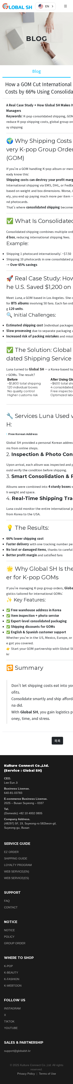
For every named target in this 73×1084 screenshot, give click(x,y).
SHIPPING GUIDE (15, 858)
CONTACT (11, 907)
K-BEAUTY (11, 972)
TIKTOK (9, 1021)
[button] (45, 6)
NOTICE (9, 930)
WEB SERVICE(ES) (16, 878)
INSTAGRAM (12, 1008)
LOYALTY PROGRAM (18, 865)
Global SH (36, 369)
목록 (57, 740)
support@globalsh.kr (17, 1050)
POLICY (9, 936)
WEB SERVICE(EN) (16, 871)
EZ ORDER (11, 852)
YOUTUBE (11, 1028)
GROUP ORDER (14, 943)
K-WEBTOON (12, 985)
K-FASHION (11, 979)
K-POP (8, 966)
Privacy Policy (26, 1073)
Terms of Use (47, 1073)
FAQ (7, 900)
